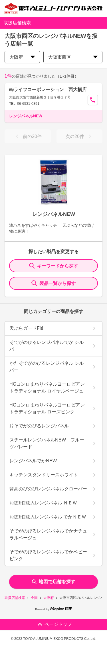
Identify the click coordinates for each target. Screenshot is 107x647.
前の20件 (32, 136)
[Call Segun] (93, 100)
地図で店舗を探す (57, 581)
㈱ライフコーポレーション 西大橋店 (48, 89)
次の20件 (74, 136)
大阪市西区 (59, 57)
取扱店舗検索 (15, 598)
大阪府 (48, 598)
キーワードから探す (57, 265)
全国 (34, 598)
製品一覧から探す (57, 283)
